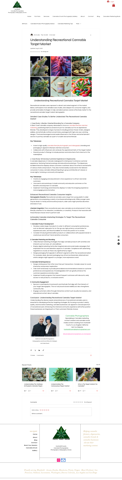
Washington (56, 472)
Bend (83, 470)
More (77, 23)
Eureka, (56, 470)
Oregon (77, 470)
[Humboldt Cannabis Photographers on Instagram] (58, 460)
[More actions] (91, 35)
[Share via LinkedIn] (39, 350)
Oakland (36, 472)
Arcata (49, 470)
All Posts (24, 23)
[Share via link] (43, 350)
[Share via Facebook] (31, 350)
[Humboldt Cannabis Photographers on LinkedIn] (119, 244)
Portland (89, 470)
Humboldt (41, 470)
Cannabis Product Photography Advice (42, 23)
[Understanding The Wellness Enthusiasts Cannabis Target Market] (34, 374)
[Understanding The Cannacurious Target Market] (61, 374)
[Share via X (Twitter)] (35, 350)
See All (98, 364)
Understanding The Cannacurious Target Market (60, 385)
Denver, (64, 472)
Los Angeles (80, 472)
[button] (113, 5)
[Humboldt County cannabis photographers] (119, 237)
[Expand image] (48, 58)
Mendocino (63, 470)
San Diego (93, 472)
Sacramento (45, 472)
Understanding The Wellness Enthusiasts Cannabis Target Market (33, 385)
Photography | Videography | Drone (17, 12)
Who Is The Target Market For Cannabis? (87, 385)
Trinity (70, 470)
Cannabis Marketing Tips (65, 23)
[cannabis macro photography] (88, 374)
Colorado (71, 472)
